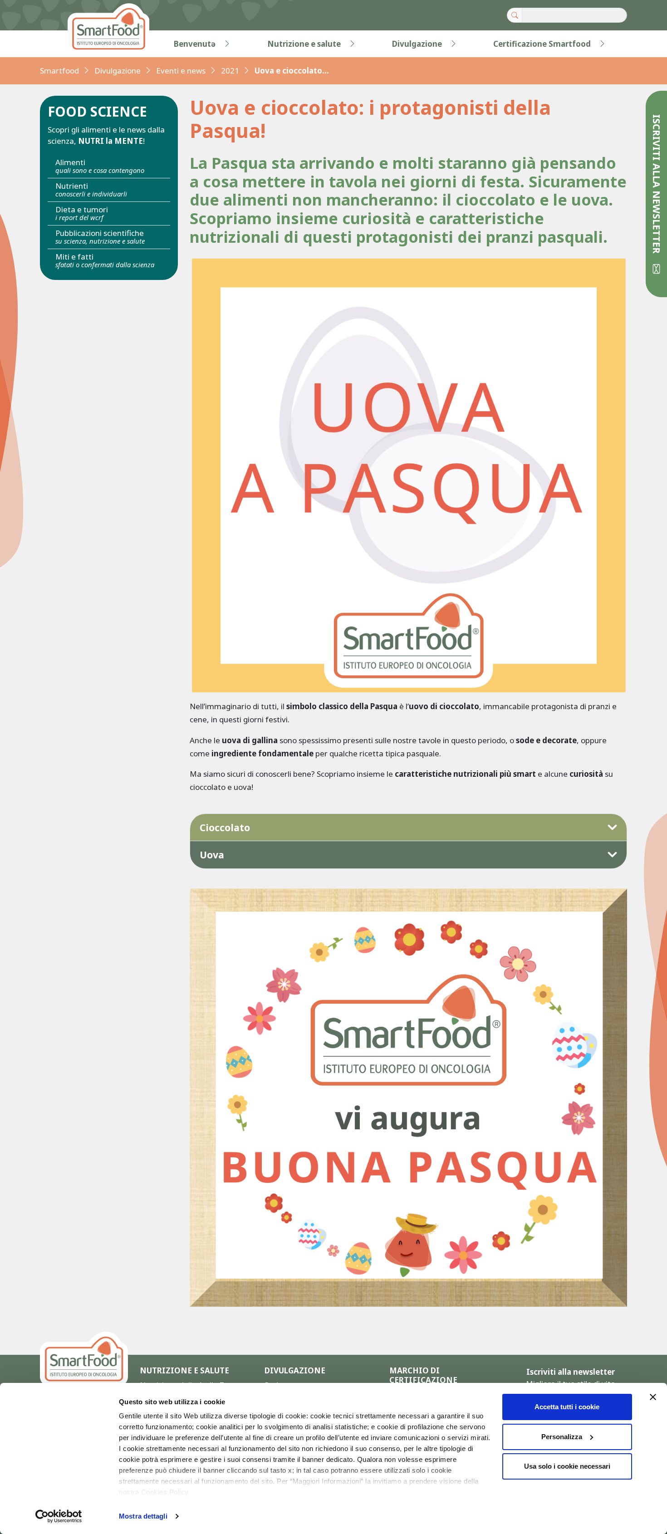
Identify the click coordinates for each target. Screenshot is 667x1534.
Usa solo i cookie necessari (567, 1466)
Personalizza (561, 1437)
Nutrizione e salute (304, 44)
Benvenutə (195, 44)
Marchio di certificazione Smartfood (423, 1380)
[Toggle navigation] (58, 44)
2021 (230, 70)
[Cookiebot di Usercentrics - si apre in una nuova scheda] (58, 1516)
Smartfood (59, 70)
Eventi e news (181, 70)
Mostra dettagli (143, 1516)
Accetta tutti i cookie (567, 1407)
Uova (212, 854)
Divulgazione (417, 44)
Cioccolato (225, 827)
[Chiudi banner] (653, 1397)
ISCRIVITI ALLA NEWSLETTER (656, 185)
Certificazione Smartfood (542, 44)
